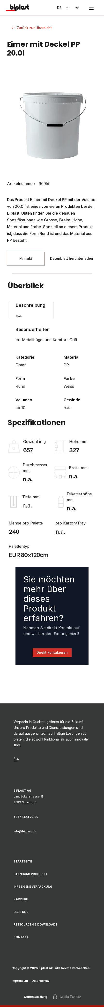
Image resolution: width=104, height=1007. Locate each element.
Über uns (21, 912)
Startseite (23, 861)
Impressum (20, 981)
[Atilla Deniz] (67, 996)
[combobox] (63, 7)
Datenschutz (41, 981)
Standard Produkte (31, 874)
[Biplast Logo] (16, 7)
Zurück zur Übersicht (34, 28)
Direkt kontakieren (52, 652)
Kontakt (21, 937)
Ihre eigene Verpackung (33, 886)
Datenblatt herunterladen (71, 258)
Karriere (21, 899)
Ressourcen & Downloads (35, 924)
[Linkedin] (52, 760)
